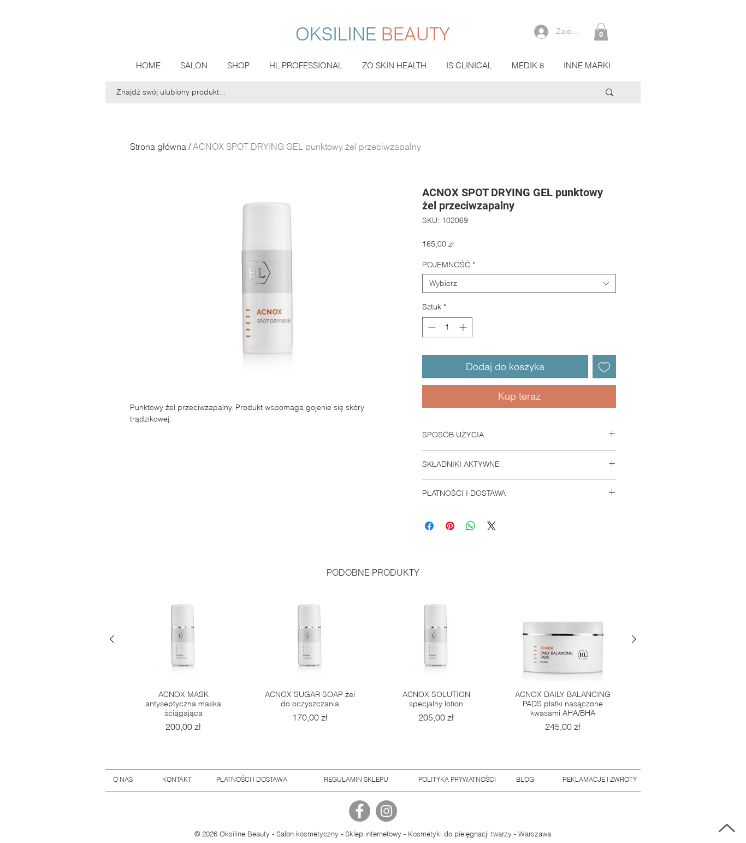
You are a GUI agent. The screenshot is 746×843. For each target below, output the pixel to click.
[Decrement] (430, 327)
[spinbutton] (447, 327)
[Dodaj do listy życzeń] (604, 366)
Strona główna (158, 146)
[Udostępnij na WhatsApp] (470, 525)
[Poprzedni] (112, 639)
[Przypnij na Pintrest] (450, 525)
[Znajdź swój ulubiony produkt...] (609, 92)
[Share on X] (491, 525)
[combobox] (519, 283)
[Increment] (464, 327)
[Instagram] (386, 811)
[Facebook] (359, 811)
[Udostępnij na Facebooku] (429, 525)
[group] (373, 676)
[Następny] (634, 639)
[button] (601, 31)
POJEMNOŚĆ (448, 265)
